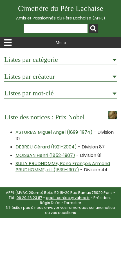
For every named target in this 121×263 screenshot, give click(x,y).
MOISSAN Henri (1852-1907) (45, 155)
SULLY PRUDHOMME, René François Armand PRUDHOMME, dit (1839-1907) (62, 166)
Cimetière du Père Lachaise (60, 12)
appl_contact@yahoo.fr (68, 197)
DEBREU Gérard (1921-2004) (46, 147)
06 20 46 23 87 (29, 197)
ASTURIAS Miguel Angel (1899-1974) (54, 132)
